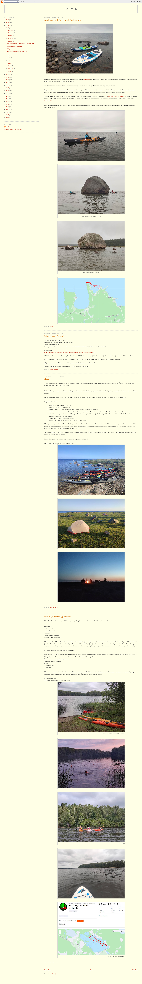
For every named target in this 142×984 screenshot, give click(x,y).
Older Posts (135, 970)
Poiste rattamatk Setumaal (54, 336)
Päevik (70, 8)
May (9, 60)
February (10, 68)
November (11, 33)
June (9, 58)
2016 (7, 91)
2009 (7, 109)
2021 (7, 77)
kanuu (52, 607)
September (11, 38)
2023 (7, 28)
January (10, 71)
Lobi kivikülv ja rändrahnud (116, 96)
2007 (7, 115)
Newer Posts (47, 970)
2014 (7, 96)
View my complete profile (13, 129)
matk (51, 326)
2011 (7, 104)
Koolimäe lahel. (48, 101)
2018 (7, 85)
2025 (7, 22)
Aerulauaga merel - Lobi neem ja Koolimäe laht (62, 20)
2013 (7, 99)
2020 (7, 80)
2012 (7, 101)
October (10, 36)
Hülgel (46, 379)
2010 (7, 107)
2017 (7, 88)
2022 (7, 74)
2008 (7, 112)
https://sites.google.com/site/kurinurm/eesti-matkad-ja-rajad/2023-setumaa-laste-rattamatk (69, 352)
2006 (7, 118)
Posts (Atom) (55, 974)
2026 (7, 20)
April (9, 63)
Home (91, 970)
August (10, 41)
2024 (7, 25)
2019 (7, 82)
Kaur (7, 126)
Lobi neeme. (86, 79)
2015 (7, 93)
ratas (56, 369)
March (10, 66)
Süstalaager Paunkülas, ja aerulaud (57, 616)
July (9, 55)
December (11, 30)
